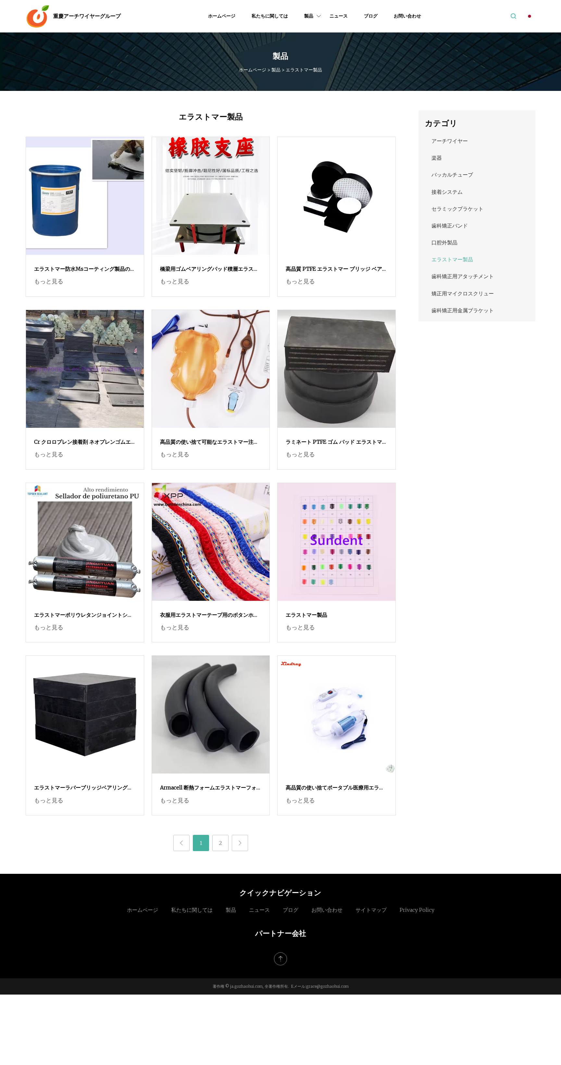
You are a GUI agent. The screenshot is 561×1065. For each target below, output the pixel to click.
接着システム (447, 192)
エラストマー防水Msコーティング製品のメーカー (84, 269)
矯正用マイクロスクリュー (462, 293)
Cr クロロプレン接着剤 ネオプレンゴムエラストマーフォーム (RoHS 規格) (82, 442)
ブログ (371, 16)
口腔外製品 (444, 242)
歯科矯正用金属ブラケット (462, 310)
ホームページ (221, 16)
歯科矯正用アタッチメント (462, 276)
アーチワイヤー (449, 141)
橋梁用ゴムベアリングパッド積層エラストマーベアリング (209, 269)
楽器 (436, 158)
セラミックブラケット (457, 208)
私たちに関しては (270, 16)
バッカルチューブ (452, 174)
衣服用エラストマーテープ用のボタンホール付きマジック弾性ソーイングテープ (209, 615)
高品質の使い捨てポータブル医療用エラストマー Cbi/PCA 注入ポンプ (335, 788)
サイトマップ (371, 910)
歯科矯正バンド (449, 225)
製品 (308, 16)
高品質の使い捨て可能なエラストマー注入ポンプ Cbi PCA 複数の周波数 (209, 442)
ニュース (339, 16)
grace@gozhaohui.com (327, 986)
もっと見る (48, 281)
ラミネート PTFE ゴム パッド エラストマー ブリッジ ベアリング (334, 442)
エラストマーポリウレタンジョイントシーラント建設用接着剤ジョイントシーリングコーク (83, 615)
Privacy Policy (417, 910)
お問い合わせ (407, 16)
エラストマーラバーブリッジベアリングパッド (83, 788)
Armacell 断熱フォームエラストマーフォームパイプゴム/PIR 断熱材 (208, 788)
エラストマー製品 (306, 615)
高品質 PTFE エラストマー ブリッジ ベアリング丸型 (334, 269)
